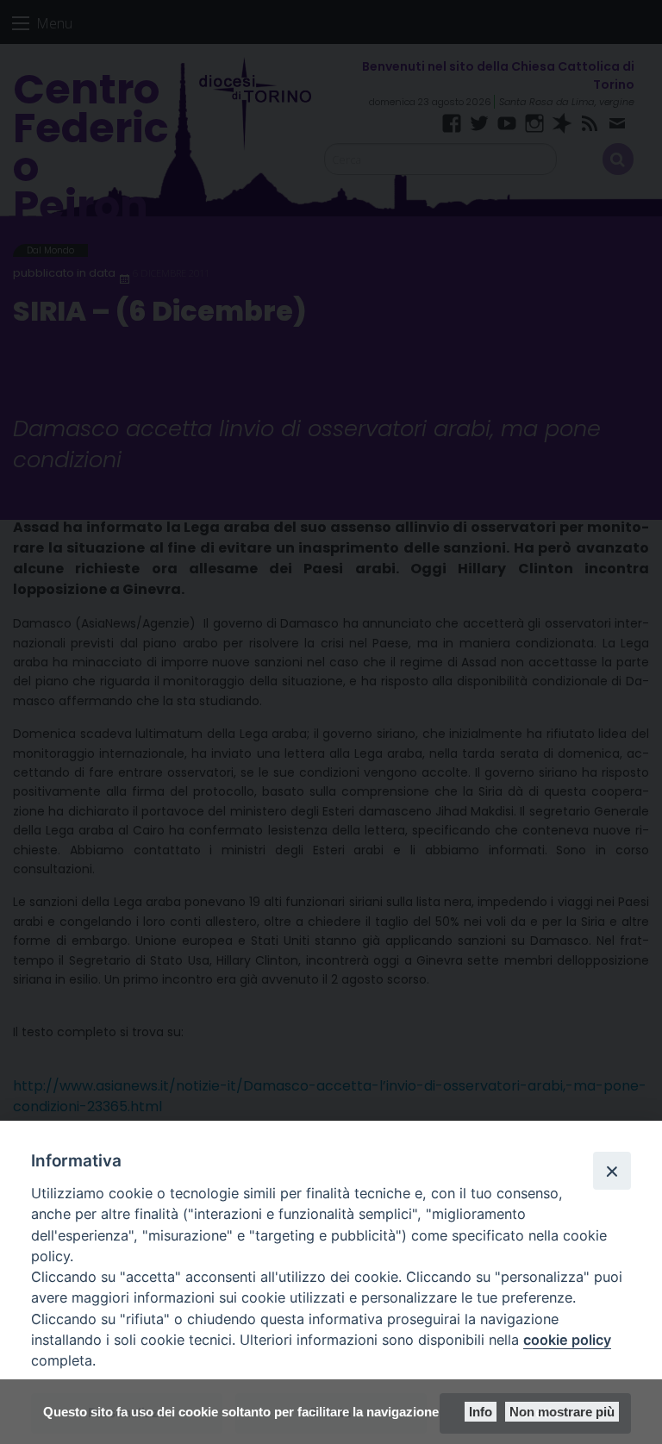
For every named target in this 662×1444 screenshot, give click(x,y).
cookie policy (567, 1339)
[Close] (612, 1171)
